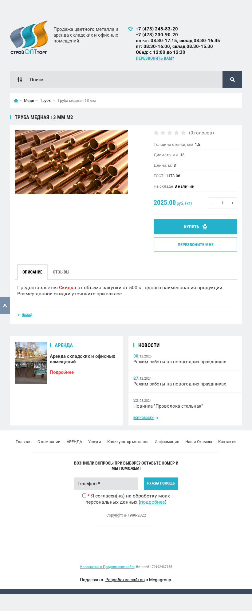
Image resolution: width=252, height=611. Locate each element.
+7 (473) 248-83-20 (157, 29)
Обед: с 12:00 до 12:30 (160, 52)
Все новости (143, 418)
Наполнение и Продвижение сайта (107, 567)
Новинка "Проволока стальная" (168, 406)
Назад (27, 315)
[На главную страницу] (29, 37)
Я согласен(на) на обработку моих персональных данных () (127, 499)
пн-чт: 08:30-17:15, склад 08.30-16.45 (178, 40)
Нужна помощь (161, 483)
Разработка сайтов (125, 579)
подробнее (152, 502)
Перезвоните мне (196, 244)
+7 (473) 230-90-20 (157, 35)
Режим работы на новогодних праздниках (179, 362)
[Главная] (16, 100)
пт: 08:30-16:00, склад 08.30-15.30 (174, 46)
